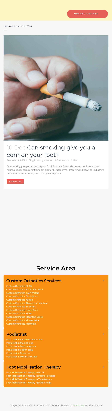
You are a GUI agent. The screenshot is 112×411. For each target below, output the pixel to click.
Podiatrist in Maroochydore (21, 346)
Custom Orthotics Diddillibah (22, 296)
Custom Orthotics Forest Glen (22, 310)
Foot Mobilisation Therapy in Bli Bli (25, 372)
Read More (15, 182)
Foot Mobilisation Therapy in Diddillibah (28, 382)
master (48, 160)
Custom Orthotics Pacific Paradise (24, 289)
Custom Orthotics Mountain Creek (24, 316)
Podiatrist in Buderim (18, 353)
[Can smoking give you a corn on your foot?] (56, 88)
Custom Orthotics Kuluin (19, 299)
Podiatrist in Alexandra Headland (24, 339)
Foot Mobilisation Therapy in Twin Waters (29, 379)
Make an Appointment (86, 14)
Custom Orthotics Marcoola (21, 323)
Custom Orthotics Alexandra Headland (27, 303)
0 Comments (61, 160)
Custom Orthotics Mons (19, 313)
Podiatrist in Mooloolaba (19, 342)
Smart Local (78, 405)
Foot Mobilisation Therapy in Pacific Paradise (30, 375)
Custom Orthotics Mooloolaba (22, 320)
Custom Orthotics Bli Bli (19, 286)
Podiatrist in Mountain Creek (21, 356)
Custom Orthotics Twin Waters (22, 292)
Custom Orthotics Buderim (20, 306)
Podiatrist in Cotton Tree (19, 349)
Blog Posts (34, 160)
